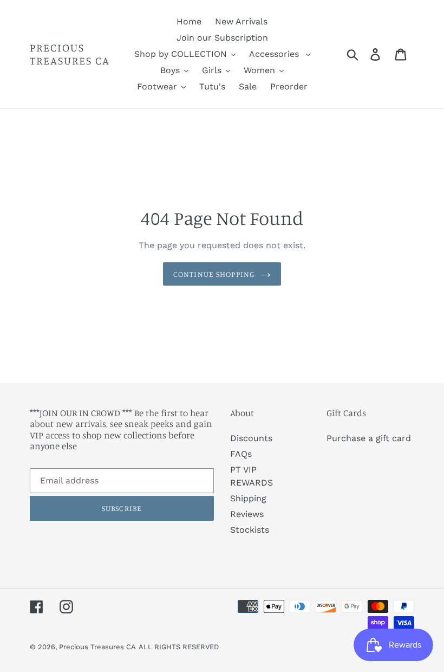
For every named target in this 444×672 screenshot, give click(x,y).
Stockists (249, 530)
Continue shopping (213, 274)
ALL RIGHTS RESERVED (179, 647)
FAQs (241, 454)
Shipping (248, 498)
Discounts (251, 438)
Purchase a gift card (369, 438)
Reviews (247, 514)
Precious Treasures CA (70, 54)
